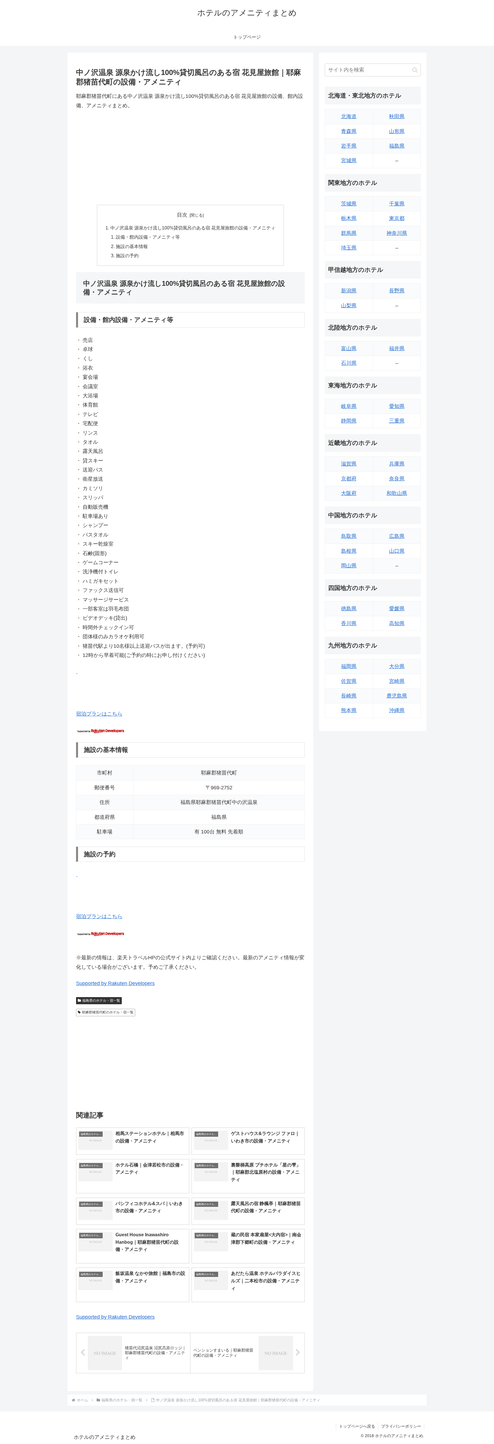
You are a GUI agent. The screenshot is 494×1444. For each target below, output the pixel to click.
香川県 (348, 623)
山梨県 (348, 305)
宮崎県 (397, 681)
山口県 (397, 551)
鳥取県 (348, 536)
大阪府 (348, 493)
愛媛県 (397, 608)
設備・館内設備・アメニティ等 (148, 236)
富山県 (348, 348)
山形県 (397, 131)
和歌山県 (397, 493)
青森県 (348, 131)
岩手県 (348, 146)
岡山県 (348, 566)
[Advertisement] (190, 157)
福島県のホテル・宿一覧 (101, 1001)
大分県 (397, 666)
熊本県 (348, 710)
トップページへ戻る (357, 1426)
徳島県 (348, 608)
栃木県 (348, 218)
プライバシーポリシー (401, 1426)
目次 (182, 215)
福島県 (397, 146)
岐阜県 (348, 406)
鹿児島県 (397, 696)
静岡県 (348, 421)
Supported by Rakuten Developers (115, 983)
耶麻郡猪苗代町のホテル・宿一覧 (108, 1012)
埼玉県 (348, 248)
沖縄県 (397, 710)
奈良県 (397, 479)
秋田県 (397, 116)
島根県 (348, 551)
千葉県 (397, 204)
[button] (415, 70)
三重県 (397, 421)
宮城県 (348, 160)
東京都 (397, 218)
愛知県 (397, 406)
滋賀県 (348, 464)
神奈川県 (397, 233)
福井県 (397, 348)
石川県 (348, 363)
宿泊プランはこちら (99, 714)
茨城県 (348, 204)
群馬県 (348, 233)
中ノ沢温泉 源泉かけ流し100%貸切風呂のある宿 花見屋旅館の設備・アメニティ (192, 227)
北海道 (348, 116)
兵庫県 (397, 464)
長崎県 (348, 696)
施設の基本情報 (132, 246)
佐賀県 (348, 681)
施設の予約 (127, 255)
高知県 (397, 623)
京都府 (348, 479)
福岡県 (348, 666)
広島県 (397, 536)
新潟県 (348, 291)
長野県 (397, 291)
